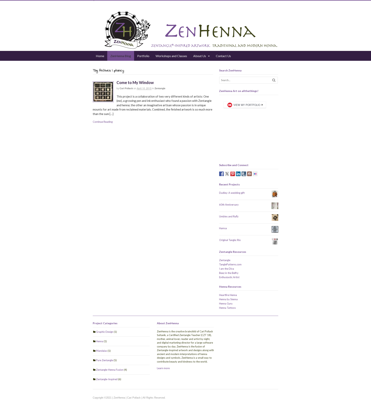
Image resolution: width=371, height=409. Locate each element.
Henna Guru (225, 303)
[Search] (274, 80)
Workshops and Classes (171, 56)
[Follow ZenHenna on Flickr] (255, 173)
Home (100, 56)
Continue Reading (103, 121)
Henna (99, 341)
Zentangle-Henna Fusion (109, 369)
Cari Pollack (126, 88)
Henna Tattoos (227, 307)
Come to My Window (135, 82)
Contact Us (223, 56)
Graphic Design (104, 331)
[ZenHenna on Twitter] (227, 173)
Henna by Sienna (228, 299)
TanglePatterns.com (230, 264)
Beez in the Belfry (228, 272)
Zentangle (160, 88)
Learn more (163, 368)
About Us (199, 56)
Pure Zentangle (104, 360)
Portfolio (143, 56)
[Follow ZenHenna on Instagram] (249, 173)
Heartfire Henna (228, 295)
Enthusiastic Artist (229, 277)
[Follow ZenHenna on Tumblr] (244, 173)
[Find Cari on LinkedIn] (238, 173)
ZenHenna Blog (120, 56)
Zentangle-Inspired (106, 379)
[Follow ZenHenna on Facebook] (221, 173)
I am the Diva (226, 268)
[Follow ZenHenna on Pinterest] (232, 173)
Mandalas (101, 350)
